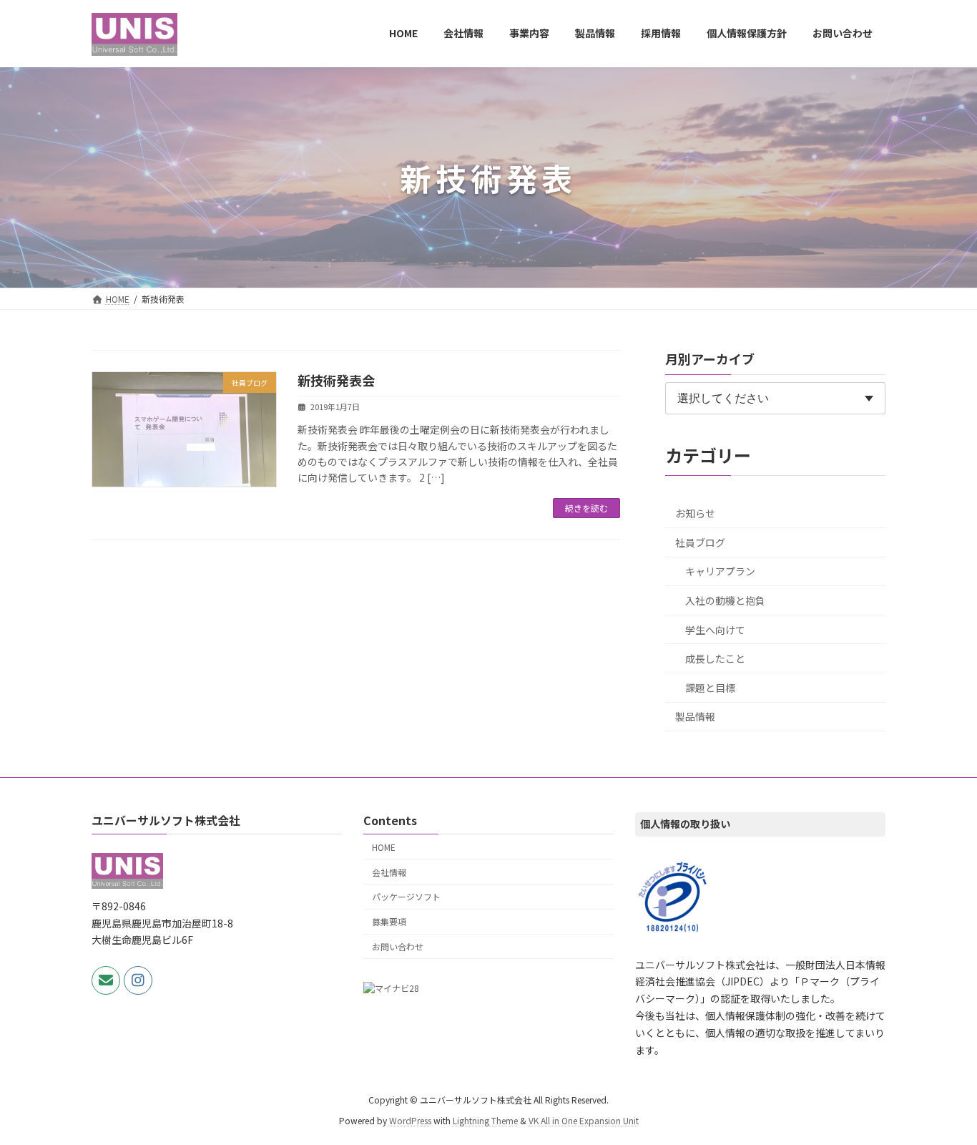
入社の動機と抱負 (725, 600)
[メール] (106, 980)
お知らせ (695, 513)
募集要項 (389, 921)
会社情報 (389, 872)
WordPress (410, 1120)
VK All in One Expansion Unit (584, 1120)
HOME (384, 847)
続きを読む (586, 508)
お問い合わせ (397, 946)
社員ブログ (700, 542)
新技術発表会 (336, 380)
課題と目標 (710, 688)
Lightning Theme (485, 1120)
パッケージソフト (406, 897)
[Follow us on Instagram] (138, 980)
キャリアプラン (720, 571)
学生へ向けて (715, 630)
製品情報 (695, 716)
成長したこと (715, 658)
